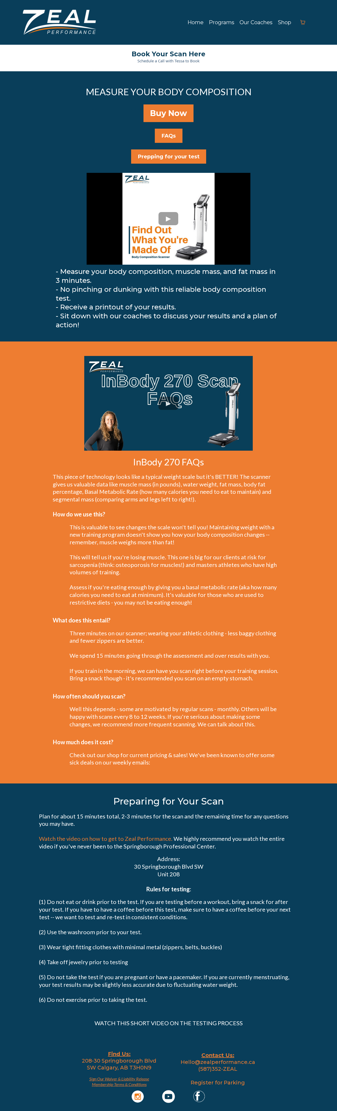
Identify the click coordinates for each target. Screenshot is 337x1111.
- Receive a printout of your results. (116, 307)
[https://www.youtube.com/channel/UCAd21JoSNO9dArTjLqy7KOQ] (168, 1096)
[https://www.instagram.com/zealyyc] (137, 1096)
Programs (221, 22)
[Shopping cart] (302, 22)
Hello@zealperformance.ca (218, 1062)
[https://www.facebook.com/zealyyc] (199, 1096)
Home (195, 22)
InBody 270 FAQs (168, 461)
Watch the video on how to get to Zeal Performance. (105, 838)
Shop (284, 22)
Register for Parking (218, 1082)
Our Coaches (256, 22)
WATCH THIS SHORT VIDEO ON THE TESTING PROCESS (169, 1023)
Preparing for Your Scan (168, 801)
